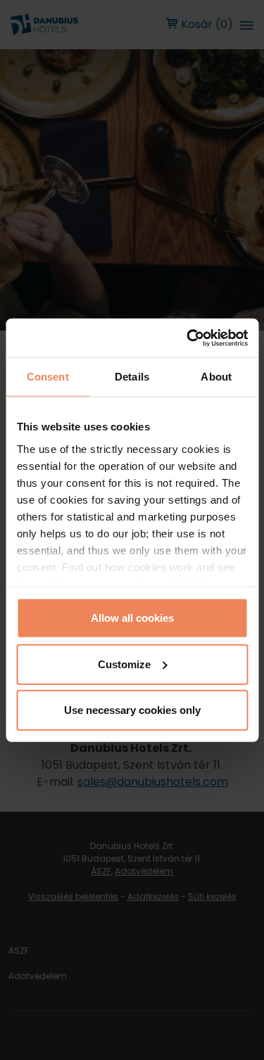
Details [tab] (132, 377)
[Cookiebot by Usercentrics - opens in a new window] (188, 337)
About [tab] (216, 377)
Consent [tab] (48, 377)
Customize (124, 664)
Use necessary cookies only (132, 710)
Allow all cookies (132, 618)
